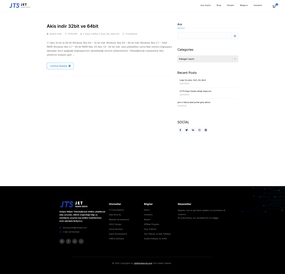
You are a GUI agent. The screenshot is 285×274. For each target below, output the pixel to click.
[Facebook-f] (68, 241)
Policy (215, 218)
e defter (94, 34)
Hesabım (258, 5)
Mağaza (244, 5)
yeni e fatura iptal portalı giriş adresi (193, 102)
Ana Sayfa (206, 5)
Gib (107, 34)
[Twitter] (62, 241)
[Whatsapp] (81, 241)
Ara (179, 24)
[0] (276, 7)
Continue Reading (58, 66)
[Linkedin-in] (74, 241)
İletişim (230, 5)
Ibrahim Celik (56, 34)
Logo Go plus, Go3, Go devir (193, 80)
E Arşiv (86, 34)
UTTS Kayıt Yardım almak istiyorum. (196, 91)
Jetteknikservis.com (143, 263)
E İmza (102, 34)
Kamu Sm (115, 34)
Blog (219, 5)
